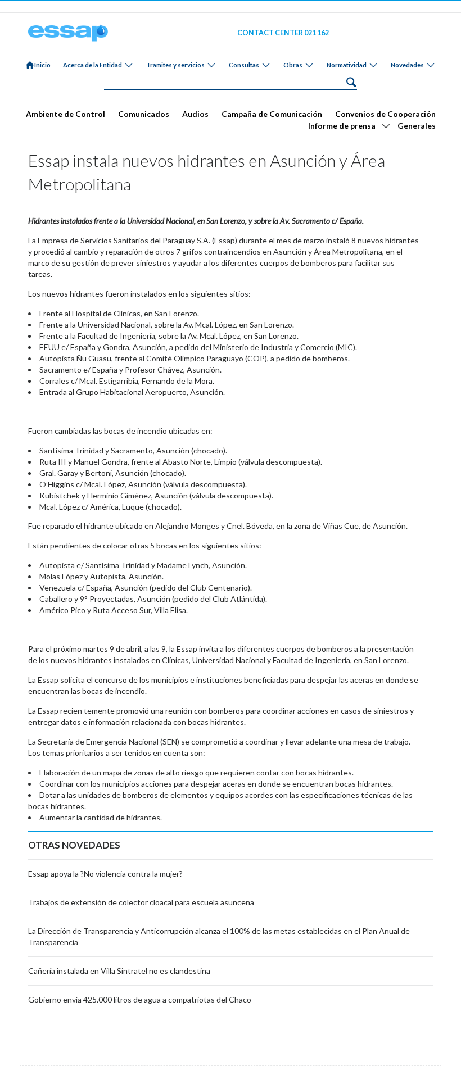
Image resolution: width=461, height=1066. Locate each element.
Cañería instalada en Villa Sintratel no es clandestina (119, 971)
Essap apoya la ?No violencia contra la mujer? (105, 873)
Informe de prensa (342, 125)
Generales (416, 125)
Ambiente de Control (65, 114)
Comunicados (143, 114)
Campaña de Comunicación (272, 114)
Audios (195, 114)
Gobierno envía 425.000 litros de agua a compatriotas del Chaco (139, 999)
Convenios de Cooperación (385, 114)
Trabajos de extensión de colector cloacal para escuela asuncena (141, 902)
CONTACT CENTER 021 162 (283, 33)
